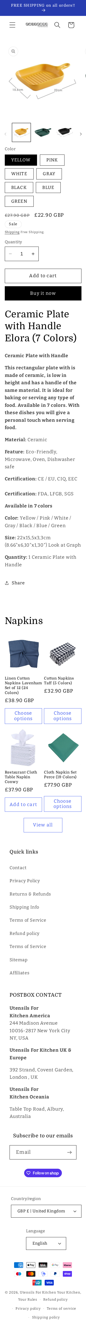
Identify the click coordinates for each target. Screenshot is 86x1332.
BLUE (48, 187)
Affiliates (20, 973)
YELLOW (21, 160)
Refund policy (25, 933)
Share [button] (18, 583)
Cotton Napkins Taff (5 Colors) (59, 680)
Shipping (12, 232)
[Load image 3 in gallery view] (64, 132)
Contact (18, 867)
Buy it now (43, 293)
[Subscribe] (69, 1152)
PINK (52, 160)
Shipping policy (46, 1317)
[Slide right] (80, 134)
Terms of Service (28, 920)
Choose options (23, 715)
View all (43, 825)
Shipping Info (24, 907)
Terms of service (61, 1309)
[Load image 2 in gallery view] (43, 132)
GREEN (19, 201)
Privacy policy (28, 1309)
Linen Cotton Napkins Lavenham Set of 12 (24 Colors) (23, 685)
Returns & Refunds (30, 894)
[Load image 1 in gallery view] (21, 132)
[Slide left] (5, 134)
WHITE (19, 173)
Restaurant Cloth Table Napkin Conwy (21, 777)
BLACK (19, 187)
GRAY (49, 173)
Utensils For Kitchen (38, 1292)
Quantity (13, 241)
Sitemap (18, 959)
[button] (12, 25)
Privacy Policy (25, 880)
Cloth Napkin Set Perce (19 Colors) (60, 774)
